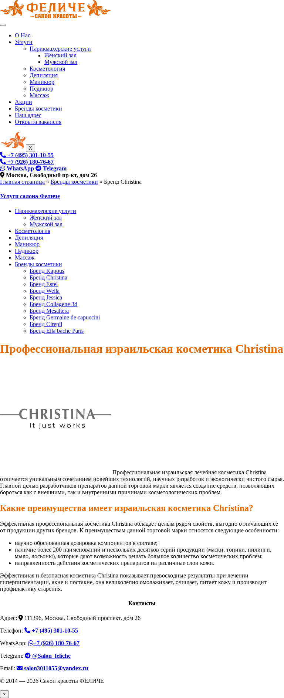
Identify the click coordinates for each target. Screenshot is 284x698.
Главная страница (22, 182)
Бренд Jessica (46, 297)
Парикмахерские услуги (60, 48)
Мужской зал (60, 62)
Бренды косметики (38, 108)
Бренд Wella (45, 291)
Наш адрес (28, 115)
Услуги (24, 42)
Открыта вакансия (38, 122)
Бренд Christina (48, 277)
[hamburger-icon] (3, 25)
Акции (23, 102)
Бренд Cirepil (46, 324)
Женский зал (60, 55)
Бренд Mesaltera (49, 311)
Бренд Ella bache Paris (57, 331)
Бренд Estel (44, 284)
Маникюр (42, 82)
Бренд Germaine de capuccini (65, 317)
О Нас (22, 35)
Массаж (39, 95)
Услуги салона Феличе (30, 196)
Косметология (47, 68)
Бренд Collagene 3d (53, 304)
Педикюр (41, 88)
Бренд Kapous (47, 271)
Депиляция (44, 75)
